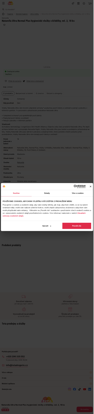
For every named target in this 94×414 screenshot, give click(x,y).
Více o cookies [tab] (78, 193)
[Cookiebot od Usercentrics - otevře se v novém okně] (75, 186)
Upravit (45, 226)
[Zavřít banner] (90, 186)
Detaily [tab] (47, 193)
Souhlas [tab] (16, 193)
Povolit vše (76, 226)
